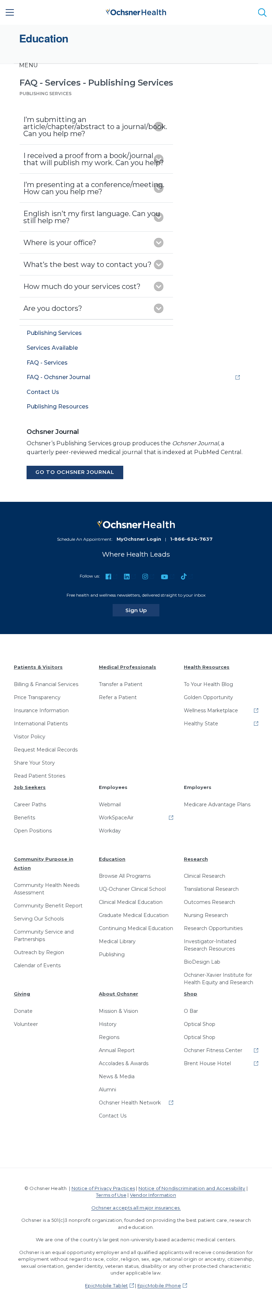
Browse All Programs (125, 876)
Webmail (110, 804)
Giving (22, 994)
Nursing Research (206, 915)
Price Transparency (37, 697)
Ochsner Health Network (130, 1102)
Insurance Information (41, 710)
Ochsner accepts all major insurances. (136, 1208)
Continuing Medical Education (136, 928)
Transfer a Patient (120, 684)
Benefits (24, 817)
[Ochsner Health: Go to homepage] (136, 11)
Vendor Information (153, 1195)
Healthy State (201, 723)
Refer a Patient (118, 697)
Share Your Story (34, 763)
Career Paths (30, 804)
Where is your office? (59, 242)
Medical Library (117, 941)
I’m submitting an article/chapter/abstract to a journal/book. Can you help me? (95, 126)
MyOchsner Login (139, 539)
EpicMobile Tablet (106, 1285)
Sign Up (142, 610)
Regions (109, 1037)
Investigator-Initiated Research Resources (210, 945)
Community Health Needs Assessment (46, 889)
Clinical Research (204, 876)
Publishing (112, 954)
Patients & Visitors (38, 667)
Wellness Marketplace (211, 710)
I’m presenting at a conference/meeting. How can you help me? (93, 188)
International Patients (41, 723)
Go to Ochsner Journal (74, 472)
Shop (190, 994)
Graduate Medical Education (134, 915)
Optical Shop (199, 1024)
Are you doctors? (52, 308)
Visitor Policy (29, 736)
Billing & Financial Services (46, 684)
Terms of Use (111, 1195)
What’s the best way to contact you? (87, 264)
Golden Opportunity (208, 697)
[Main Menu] (10, 12)
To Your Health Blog (208, 684)
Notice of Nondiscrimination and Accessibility (191, 1188)
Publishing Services (45, 93)
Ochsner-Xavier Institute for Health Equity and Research (218, 979)
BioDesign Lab (202, 962)
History (108, 1024)
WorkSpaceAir (116, 817)
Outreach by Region (39, 952)
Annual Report (117, 1050)
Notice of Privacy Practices (103, 1188)
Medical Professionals (127, 667)
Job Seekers (30, 787)
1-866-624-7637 (191, 539)
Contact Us (43, 392)
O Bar (191, 1011)
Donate (23, 1011)
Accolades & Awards (123, 1063)
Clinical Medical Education (131, 902)
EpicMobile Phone (159, 1285)
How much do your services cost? (82, 286)
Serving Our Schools (39, 919)
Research (196, 859)
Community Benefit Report (48, 905)
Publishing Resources (58, 406)
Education (112, 859)
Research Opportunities (213, 928)
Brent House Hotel (207, 1063)
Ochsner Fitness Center (213, 1050)
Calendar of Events (37, 965)
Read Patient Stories (39, 776)
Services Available (52, 347)
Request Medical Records (46, 750)
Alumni (107, 1089)
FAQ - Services (47, 362)
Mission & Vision (118, 1011)
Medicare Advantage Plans (217, 804)
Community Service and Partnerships (44, 935)
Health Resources (207, 667)
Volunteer (26, 1024)
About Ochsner (118, 994)
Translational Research (211, 889)
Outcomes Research (209, 902)
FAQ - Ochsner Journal (58, 377)
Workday (110, 831)
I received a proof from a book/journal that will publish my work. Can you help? (93, 159)
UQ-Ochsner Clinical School (132, 889)
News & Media (117, 1076)
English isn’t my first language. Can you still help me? (91, 217)
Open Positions (33, 831)
